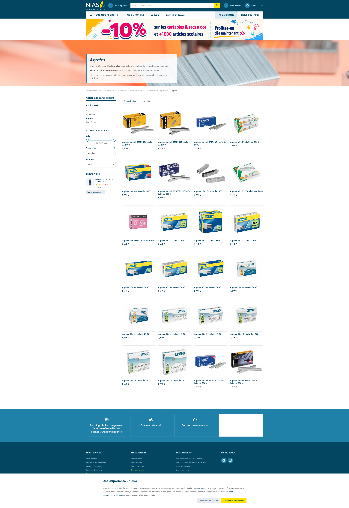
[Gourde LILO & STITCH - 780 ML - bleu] (90, 182)
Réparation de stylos (94, 466)
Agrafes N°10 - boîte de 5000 (207, 287)
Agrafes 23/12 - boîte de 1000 (136, 380)
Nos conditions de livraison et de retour (191, 462)
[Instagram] (230, 460)
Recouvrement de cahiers (96, 462)
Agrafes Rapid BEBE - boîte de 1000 (138, 240)
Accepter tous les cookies (234, 500)
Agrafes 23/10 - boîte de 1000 (244, 334)
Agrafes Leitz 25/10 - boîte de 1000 (246, 191)
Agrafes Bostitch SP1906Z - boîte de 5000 (210, 143)
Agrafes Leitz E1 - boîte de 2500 (244, 142)
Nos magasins (136, 462)
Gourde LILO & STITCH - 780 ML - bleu (104, 180)
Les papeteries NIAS (93, 90)
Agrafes (90, 118)
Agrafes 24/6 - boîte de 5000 (207, 240)
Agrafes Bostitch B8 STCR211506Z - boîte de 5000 (210, 382)
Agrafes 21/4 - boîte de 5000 (135, 334)
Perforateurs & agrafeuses (158, 90)
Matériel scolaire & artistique (115, 90)
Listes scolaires (91, 458)
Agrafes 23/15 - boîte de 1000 (172, 380)
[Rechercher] (217, 5)
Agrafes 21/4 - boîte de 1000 (243, 287)
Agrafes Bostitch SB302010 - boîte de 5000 (173, 143)
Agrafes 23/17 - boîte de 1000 (208, 191)
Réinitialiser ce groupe (114, 148)
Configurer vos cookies (208, 500)
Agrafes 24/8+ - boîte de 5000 (136, 191)
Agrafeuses (90, 114)
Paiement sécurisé (183, 466)
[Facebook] (224, 460)
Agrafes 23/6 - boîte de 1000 (171, 334)
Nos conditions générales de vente (189, 458)
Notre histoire (136, 458)
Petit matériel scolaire (137, 90)
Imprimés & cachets (94, 470)
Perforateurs (90, 110)
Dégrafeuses (91, 122)
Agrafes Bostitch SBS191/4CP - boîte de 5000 (244, 382)
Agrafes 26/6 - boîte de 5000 (135, 287)
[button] (105, 15)
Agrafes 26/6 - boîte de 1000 (243, 240)
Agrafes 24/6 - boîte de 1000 (171, 240)
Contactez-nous (182, 470)
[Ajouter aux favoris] (151, 110)
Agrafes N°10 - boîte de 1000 (171, 287)
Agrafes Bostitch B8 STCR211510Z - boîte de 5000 (174, 192)
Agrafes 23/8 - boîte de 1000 (207, 334)
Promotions (93, 174)
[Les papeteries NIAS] (95, 5)
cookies (199, 488)
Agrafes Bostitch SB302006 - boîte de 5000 (137, 143)
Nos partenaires (137, 466)
